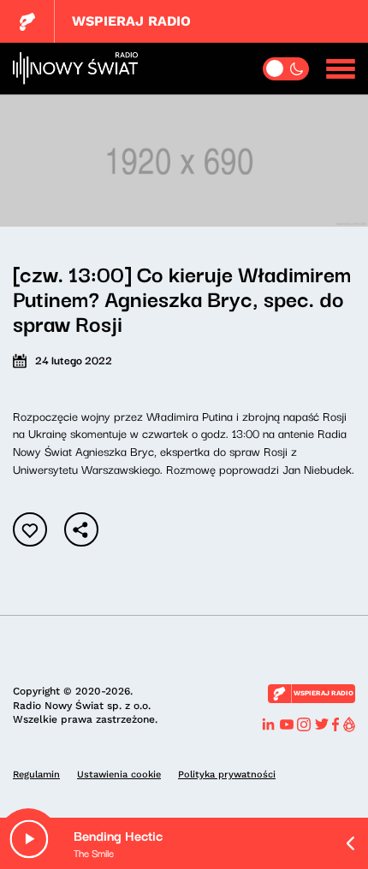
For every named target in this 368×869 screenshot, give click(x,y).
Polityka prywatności (227, 774)
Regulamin (36, 774)
